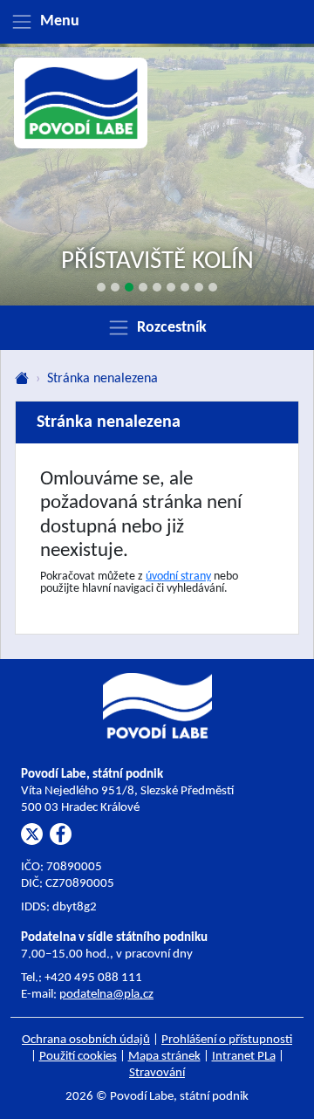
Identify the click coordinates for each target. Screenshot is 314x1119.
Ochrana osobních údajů (86, 1040)
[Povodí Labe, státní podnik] (81, 103)
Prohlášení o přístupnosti (226, 1040)
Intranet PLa (244, 1056)
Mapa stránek (164, 1056)
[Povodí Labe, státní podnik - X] (32, 834)
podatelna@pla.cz (106, 994)
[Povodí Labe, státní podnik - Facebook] (61, 834)
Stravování (157, 1073)
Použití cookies (78, 1056)
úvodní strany (178, 576)
